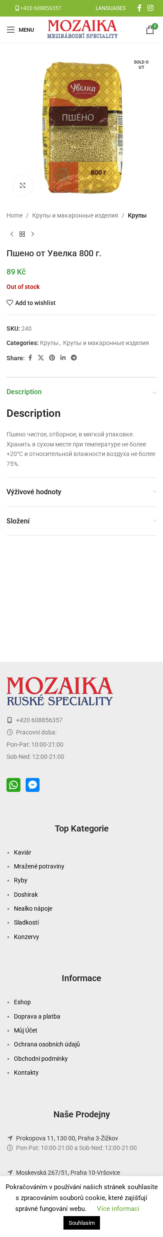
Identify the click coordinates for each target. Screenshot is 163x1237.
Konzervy (26, 936)
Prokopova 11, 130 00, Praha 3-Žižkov (67, 1138)
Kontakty (26, 1072)
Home (15, 215)
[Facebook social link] (139, 8)
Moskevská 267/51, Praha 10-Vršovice (68, 1172)
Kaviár (22, 852)
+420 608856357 (40, 8)
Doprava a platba (37, 1016)
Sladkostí (26, 922)
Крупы (137, 215)
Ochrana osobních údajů (47, 1044)
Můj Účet (25, 1030)
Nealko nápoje (33, 908)
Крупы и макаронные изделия (75, 215)
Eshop (22, 1002)
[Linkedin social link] (63, 358)
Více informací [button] (118, 1209)
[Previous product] (12, 234)
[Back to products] (22, 234)
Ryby (20, 880)
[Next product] (32, 234)
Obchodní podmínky (41, 1058)
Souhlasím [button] (82, 1223)
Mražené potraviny (39, 866)
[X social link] (41, 358)
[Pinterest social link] (52, 358)
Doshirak (26, 894)
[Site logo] (83, 29)
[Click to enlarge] (23, 185)
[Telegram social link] (74, 358)
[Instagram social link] (150, 8)
